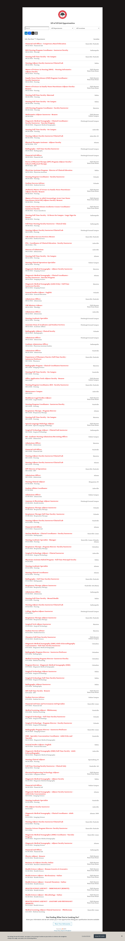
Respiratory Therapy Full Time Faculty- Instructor (44, 514)
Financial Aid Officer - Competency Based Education (45, 44)
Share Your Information (62, 924)
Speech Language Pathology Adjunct (39, 424)
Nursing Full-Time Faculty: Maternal (39, 95)
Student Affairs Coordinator (36, 488)
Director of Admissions (34, 250)
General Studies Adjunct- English (38, 745)
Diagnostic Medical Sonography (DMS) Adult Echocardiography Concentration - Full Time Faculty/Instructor (50, 645)
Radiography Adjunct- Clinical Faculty (40, 331)
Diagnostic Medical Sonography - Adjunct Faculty (44, 779)
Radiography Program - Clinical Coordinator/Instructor (46, 366)
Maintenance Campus (33, 391)
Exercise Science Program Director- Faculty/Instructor (46, 828)
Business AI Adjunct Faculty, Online (39, 863)
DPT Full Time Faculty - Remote (37, 691)
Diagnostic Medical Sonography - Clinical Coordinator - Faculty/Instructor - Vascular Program (47, 122)
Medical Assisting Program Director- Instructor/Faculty (46, 659)
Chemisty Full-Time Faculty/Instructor (40, 637)
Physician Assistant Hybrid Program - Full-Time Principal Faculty (50, 560)
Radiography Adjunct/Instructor (38, 684)
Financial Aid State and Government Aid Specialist (45, 704)
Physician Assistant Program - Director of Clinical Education (48, 170)
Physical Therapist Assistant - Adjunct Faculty (43, 142)
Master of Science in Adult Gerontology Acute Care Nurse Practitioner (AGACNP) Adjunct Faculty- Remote (47, 199)
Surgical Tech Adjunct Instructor (38, 624)
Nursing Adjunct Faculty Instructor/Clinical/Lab (44, 63)
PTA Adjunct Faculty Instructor (37, 807)
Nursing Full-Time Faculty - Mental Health (41, 598)
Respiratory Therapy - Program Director (40, 411)
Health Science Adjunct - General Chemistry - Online (45, 882)
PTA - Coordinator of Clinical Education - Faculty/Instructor (48, 243)
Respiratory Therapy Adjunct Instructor (40, 508)
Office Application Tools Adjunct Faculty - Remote (44, 378)
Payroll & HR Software (66, 930)
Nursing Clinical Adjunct (35, 482)
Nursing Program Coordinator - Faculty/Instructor (44, 177)
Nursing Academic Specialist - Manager (40, 540)
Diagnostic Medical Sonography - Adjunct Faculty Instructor (48, 269)
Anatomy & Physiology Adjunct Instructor (41, 501)
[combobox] (62, 28)
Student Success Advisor (34, 183)
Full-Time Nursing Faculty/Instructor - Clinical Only (45, 224)
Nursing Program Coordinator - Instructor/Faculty (44, 404)
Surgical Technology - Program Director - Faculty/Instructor (48, 723)
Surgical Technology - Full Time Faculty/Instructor (45, 717)
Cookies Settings (86, 936)
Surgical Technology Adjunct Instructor (40, 671)
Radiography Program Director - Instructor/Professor (46, 652)
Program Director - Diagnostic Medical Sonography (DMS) (47, 665)
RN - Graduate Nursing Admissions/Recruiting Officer (46, 437)
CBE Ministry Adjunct (33, 305)
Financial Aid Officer (33, 155)
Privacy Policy (57, 930)
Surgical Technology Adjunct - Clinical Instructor (44, 553)
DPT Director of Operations (35, 469)
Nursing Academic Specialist (36, 318)
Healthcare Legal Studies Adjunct (38, 398)
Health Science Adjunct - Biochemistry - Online (43, 876)
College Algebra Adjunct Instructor (39, 611)
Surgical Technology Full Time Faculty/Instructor (44, 678)
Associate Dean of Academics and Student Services (45, 325)
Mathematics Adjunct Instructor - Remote (41, 115)
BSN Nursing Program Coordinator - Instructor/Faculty (46, 50)
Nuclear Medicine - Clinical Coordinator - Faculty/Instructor (48, 534)
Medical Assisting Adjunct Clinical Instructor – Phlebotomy (48, 910)
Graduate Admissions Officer (36, 344)
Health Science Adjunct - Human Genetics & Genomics (46, 869)
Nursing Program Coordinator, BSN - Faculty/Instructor (47, 385)
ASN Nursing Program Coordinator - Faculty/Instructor (46, 108)
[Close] (122, 936)
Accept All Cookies (99, 936)
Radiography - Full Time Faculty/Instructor (42, 149)
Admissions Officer (33, 299)
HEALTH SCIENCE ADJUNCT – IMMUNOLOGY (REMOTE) (47, 888)
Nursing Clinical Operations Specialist (40, 263)
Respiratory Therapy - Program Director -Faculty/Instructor (48, 547)
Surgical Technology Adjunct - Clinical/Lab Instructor (46, 430)
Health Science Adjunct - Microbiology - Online (43, 895)
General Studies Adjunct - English (38, 292)
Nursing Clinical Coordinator (36, 573)
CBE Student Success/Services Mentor (40, 237)
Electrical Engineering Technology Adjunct (42, 773)
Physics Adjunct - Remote (35, 856)
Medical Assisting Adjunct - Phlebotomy (41, 710)
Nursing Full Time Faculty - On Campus (40, 57)
